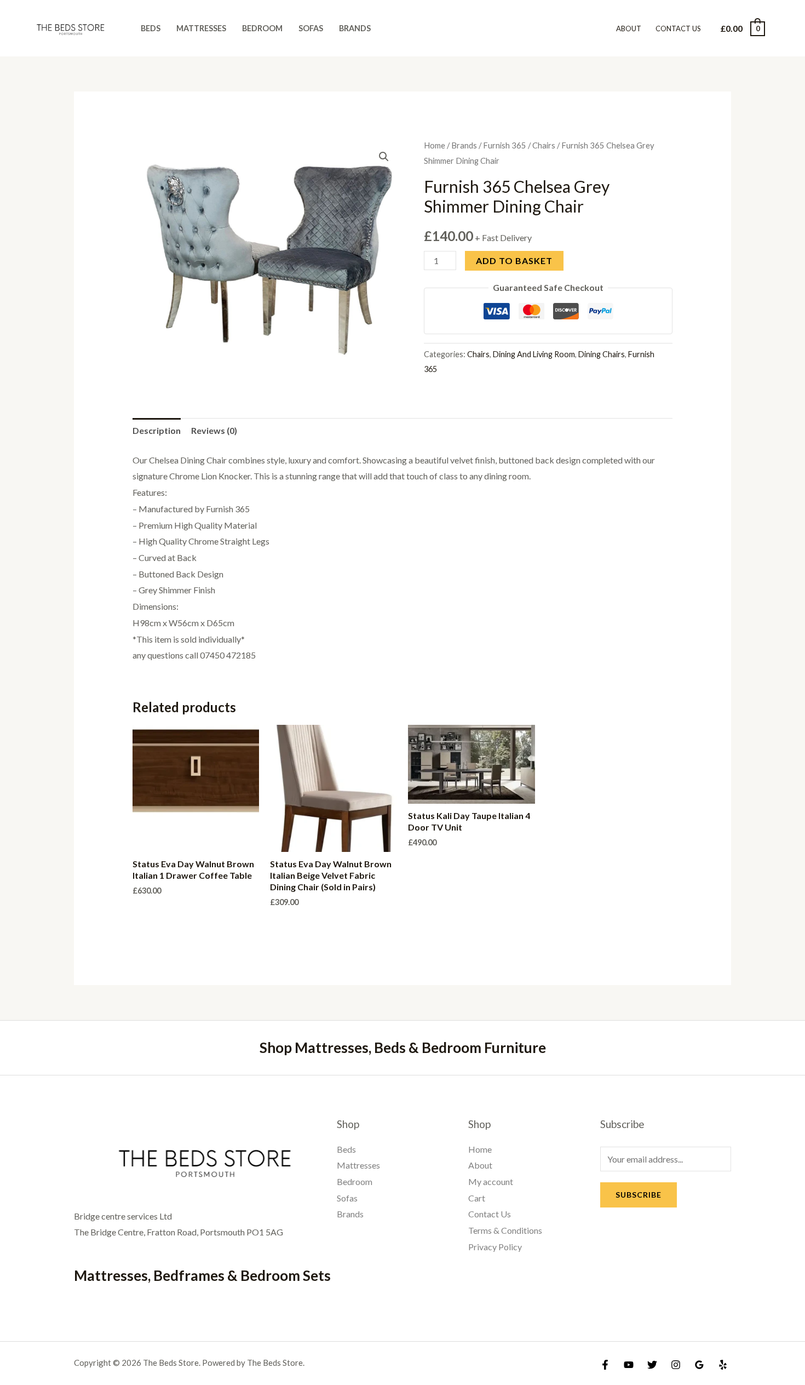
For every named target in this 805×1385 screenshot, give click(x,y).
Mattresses (201, 28)
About (628, 28)
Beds (150, 28)
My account (490, 1181)
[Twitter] (652, 1365)
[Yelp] (723, 1365)
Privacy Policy (495, 1246)
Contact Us (678, 28)
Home (434, 145)
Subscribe (639, 1194)
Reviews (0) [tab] (214, 430)
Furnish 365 (504, 145)
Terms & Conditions (505, 1230)
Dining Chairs (601, 354)
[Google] (699, 1365)
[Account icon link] (781, 28)
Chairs (543, 145)
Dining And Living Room (534, 354)
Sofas (310, 28)
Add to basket (514, 260)
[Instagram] (676, 1365)
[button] (384, 157)
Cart (476, 1198)
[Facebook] (605, 1365)
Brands (355, 28)
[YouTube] (629, 1365)
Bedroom (262, 28)
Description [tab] (157, 430)
